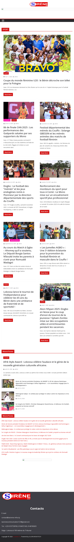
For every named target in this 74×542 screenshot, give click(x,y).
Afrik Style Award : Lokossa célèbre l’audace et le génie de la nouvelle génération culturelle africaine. (36, 363)
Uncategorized (15, 240)
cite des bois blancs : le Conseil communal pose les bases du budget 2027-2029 (26, 435)
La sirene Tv (17, 536)
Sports (6, 73)
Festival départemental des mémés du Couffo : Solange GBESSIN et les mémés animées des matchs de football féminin (55, 133)
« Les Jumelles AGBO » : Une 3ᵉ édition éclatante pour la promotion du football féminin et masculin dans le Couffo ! (53, 253)
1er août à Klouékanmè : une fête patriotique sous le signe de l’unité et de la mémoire (28, 449)
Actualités (7, 120)
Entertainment (45, 178)
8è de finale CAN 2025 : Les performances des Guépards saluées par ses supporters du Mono (18, 132)
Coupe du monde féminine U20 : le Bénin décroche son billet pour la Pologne (36, 82)
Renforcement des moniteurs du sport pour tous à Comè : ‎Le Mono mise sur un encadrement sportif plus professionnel (54, 192)
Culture (6, 357)
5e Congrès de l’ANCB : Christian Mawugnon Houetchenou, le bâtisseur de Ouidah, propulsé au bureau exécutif (42, 405)
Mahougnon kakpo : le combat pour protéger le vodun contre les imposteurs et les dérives (42, 395)
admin (16, 77)
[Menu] (3, 20)
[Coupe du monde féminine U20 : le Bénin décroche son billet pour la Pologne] (37, 53)
